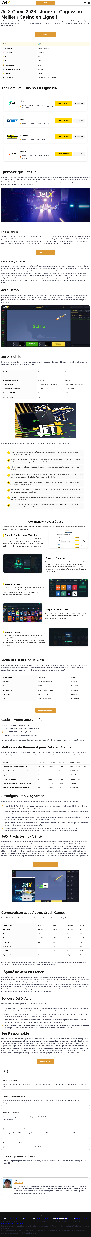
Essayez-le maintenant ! (45, 864)
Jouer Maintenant (63, 103)
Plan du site (54, 1216)
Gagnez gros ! (45, 1061)
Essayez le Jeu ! (45, 252)
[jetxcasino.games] (5, 2)
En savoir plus (79, 103)
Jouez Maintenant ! (45, 34)
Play (45, 2)
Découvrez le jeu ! (45, 710)
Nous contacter (45, 1216)
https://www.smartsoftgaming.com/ (12, 1223)
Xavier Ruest (18, 1183)
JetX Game (36, 1216)
